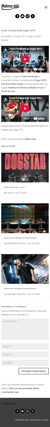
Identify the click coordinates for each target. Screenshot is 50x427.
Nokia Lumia (30, 139)
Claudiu (7, 36)
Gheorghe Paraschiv (16, 243)
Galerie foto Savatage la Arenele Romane (20, 288)
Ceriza (10, 192)
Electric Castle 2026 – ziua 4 (14, 187)
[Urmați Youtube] (22, 16)
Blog (30, 36)
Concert (37, 36)
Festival (4, 40)
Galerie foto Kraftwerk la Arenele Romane (20, 238)
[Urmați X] (33, 16)
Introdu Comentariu (33, 371)
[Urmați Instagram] (28, 16)
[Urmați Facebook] (17, 16)
